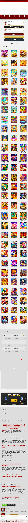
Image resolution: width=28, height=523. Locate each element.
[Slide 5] (13, 404)
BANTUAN (4, 409)
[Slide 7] (15, 404)
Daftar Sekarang (14, 37)
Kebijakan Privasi (16, 521)
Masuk (14, 34)
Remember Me (14, 31)
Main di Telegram (14, 39)
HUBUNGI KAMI (5, 413)
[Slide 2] (14, 368)
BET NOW (14, 400)
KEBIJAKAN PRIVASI (6, 414)
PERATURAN (5, 410)
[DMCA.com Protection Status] (9, 504)
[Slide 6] (14, 404)
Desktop (12, 43)
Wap (16, 43)
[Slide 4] (12, 404)
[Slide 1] (13, 368)
